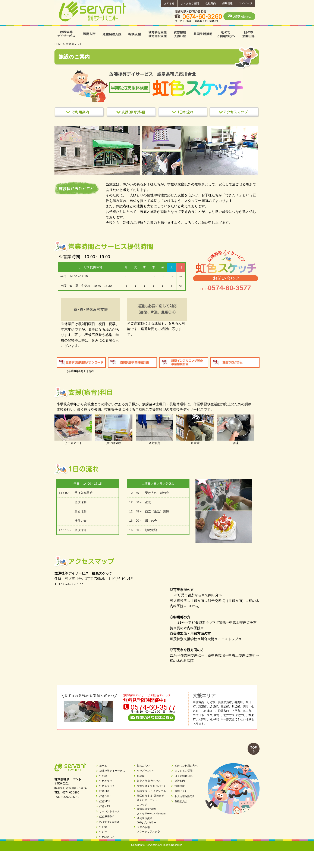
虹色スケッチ (107, 785)
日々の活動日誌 (248, 34)
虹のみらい (143, 765)
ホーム (103, 765)
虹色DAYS (105, 796)
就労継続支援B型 (179, 34)
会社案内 (210, 3)
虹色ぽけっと (107, 836)
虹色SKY (104, 791)
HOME (58, 44)
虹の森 (141, 775)
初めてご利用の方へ (225, 34)
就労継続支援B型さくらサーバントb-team (151, 811)
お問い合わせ (242, 16)
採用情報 (227, 3)
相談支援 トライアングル (151, 791)
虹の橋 (103, 775)
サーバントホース (109, 811)
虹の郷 (103, 826)
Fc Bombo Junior (109, 821)
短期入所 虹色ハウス (149, 780)
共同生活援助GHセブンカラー (146, 820)
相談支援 (134, 34)
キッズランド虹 (146, 770)
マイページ (245, 3)
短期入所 (88, 34)
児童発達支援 (111, 34)
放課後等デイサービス (65, 34)
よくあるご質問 (190, 3)
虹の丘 (103, 831)
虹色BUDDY (106, 816)
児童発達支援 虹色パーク (151, 785)
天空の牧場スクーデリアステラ (148, 829)
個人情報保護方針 (185, 796)
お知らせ (169, 3)
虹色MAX (104, 806)
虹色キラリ (105, 780)
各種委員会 (181, 801)
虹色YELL (105, 801)
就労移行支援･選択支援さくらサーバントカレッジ (150, 800)
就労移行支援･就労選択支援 (157, 34)
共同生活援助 (202, 34)
